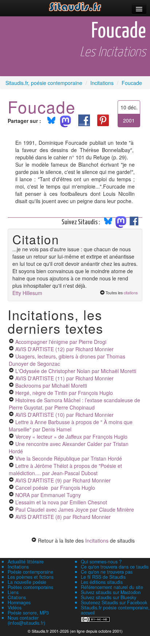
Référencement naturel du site (112, 587)
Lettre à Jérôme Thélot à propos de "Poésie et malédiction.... (65, 469)
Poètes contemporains (30, 587)
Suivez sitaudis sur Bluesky (108, 597)
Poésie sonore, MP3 (28, 612)
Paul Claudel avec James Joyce (74, 509)
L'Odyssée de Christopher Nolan (75, 371)
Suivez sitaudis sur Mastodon (111, 592)
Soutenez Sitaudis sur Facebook (114, 602)
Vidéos (14, 607)
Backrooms (51, 385)
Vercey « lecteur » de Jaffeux (71, 436)
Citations (17, 597)
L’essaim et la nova (61, 502)
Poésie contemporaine (30, 572)
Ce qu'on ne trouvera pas (107, 572)
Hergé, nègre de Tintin (64, 392)
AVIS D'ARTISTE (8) (63, 516)
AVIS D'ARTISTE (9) (63, 480)
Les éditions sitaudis (102, 582)
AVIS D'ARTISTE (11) (64, 378)
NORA (48, 495)
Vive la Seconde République (68, 458)
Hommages (19, 602)
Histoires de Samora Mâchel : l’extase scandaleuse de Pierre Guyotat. (74, 403)
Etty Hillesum (27, 292)
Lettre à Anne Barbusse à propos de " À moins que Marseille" (71, 425)
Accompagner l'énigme (60, 341)
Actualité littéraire (26, 561)
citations (131, 292)
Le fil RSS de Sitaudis (103, 577)
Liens (13, 592)
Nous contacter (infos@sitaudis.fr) (26, 620)
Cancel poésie (55, 487)
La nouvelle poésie (27, 582)
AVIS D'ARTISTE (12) (64, 349)
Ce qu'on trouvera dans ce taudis (115, 566)
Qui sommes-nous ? (101, 561)
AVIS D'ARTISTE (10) (64, 414)
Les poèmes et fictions (31, 577)
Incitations (96, 540)
